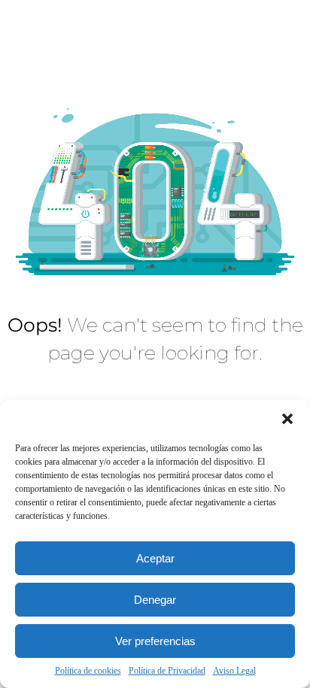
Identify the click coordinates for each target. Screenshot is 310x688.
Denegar (155, 599)
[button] (287, 418)
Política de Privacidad (167, 670)
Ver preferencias (155, 641)
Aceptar (155, 558)
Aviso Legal (234, 670)
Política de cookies (88, 670)
